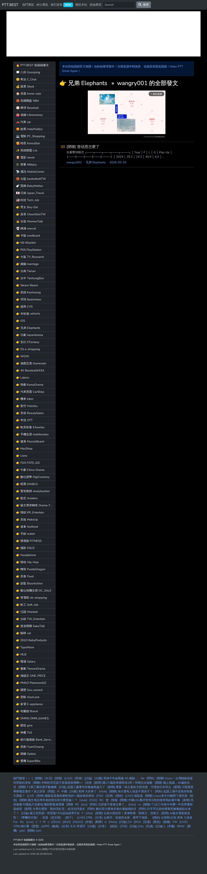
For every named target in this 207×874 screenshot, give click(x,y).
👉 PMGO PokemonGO (31, 683)
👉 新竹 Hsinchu (27, 406)
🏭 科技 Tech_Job (27, 200)
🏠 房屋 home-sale (28, 94)
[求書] (171, 826)
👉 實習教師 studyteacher (33, 491)
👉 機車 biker (24, 399)
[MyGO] (78, 822)
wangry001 (74, 162)
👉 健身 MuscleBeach (30, 441)
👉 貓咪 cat (23, 633)
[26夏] (91, 826)
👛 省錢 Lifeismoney (29, 115)
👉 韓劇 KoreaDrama (29, 385)
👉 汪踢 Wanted (27, 612)
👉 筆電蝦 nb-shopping (31, 598)
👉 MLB (21, 654)
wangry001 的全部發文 (147, 83)
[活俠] (109, 796)
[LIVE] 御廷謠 (134, 796)
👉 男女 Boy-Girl (27, 207)
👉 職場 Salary (25, 661)
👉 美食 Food (25, 576)
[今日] (48, 778)
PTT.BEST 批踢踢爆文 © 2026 (28, 839)
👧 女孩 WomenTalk (29, 221)
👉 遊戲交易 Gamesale (31, 363)
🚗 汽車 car (23, 122)
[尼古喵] (55, 817)
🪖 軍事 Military (26, 165)
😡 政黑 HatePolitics (29, 129)
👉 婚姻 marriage (27, 264)
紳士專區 (42, 5)
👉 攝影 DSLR (25, 548)
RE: (101, 800)
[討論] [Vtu (137, 826)
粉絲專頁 (95, 5)
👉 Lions (21, 456)
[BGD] (67, 822)
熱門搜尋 (19, 778)
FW (175, 822)
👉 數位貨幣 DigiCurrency (32, 477)
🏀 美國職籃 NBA (27, 101)
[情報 (114, 800)
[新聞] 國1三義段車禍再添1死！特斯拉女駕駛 (123, 783)
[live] (84, 804)
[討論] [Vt (125, 822)
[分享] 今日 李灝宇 (73, 826)
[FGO (99, 796)
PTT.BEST (10, 4)
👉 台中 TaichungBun (30, 278)
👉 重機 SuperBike (28, 761)
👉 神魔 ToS (24, 732)
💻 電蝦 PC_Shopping (30, 136)
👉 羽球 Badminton (28, 299)
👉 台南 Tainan (26, 271)
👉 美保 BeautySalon (30, 413)
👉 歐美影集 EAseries (30, 427)
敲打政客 (61, 5)
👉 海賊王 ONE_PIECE (31, 676)
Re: (22, 822)
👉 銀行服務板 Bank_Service (34, 740)
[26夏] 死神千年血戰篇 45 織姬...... (116, 778)
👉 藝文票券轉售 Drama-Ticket (35, 505)
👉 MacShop (24, 448)
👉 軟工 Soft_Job (27, 605)
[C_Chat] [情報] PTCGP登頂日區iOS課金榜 (54, 849)
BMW (181, 826)
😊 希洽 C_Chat (26, 79)
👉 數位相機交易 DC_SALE (33, 590)
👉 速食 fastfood (27, 527)
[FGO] (93, 800)
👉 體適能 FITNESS (29, 541)
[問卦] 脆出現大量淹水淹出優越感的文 (111, 809)
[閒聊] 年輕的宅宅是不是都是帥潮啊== (58, 783)
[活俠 (88, 783)
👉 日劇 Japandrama (29, 335)
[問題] (51, 791)
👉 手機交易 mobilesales (32, 434)
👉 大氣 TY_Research (30, 257)
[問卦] (150, 778)
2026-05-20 (117, 162)
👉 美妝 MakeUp (27, 519)
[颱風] (55, 826)
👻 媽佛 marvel (26, 228)
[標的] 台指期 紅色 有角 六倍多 (172, 817)
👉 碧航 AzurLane (27, 697)
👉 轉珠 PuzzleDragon (30, 569)
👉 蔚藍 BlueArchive (29, 583)
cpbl (22, 831)
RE (77, 804)
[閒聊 (69, 804)
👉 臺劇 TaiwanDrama (30, 669)
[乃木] (123, 826)
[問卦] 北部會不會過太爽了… (108, 804)
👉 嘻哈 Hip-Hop (27, 562)
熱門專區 (28, 5)
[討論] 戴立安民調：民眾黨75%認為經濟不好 (50, 813)
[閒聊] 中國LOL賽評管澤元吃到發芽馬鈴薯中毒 (150, 800)
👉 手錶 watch (25, 534)
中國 (64, 791)
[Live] (30, 822)
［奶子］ (69, 817)
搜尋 (145, 5)
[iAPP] (45, 826)
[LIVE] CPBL (85, 817)
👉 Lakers (22, 377)
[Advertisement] (103, 33)
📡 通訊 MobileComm (30, 172)
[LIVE (30, 796)
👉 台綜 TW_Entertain (30, 619)
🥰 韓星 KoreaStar (28, 143)
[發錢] (166, 822)
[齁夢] (99, 822)
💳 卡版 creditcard (28, 235)
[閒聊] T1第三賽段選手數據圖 (37, 787)
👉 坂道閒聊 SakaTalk (30, 626)
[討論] (88, 778)
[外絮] (89, 822)
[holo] (132, 804)
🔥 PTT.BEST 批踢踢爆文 (32, 65)
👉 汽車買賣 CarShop (30, 392)
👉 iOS (20, 321)
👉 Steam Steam (27, 285)
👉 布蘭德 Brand (27, 711)
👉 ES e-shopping (28, 349)
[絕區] (114, 826)
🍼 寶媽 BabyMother (29, 186)
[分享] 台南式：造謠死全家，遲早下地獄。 (122, 817)
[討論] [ (160, 826)
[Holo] (113, 822)
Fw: (15, 822)
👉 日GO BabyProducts (31, 640)
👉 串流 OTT (24, 420)
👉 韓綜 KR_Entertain (30, 512)
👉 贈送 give (24, 725)
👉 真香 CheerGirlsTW (31, 214)
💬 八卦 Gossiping (28, 72)
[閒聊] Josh (34, 831)
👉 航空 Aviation (27, 498)
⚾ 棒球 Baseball (27, 108)
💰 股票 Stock (25, 86)
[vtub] (83, 800)
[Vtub (89, 813)
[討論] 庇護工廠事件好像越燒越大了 (82, 787)
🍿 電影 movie (25, 157)
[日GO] (55, 822)
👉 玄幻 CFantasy (27, 342)
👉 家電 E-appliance (29, 704)
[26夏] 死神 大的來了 (83, 791)
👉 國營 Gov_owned (29, 690)
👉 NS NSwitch (26, 243)
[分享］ (103, 826)
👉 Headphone (26, 555)
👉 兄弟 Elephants (28, 328)
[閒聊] (39, 778)
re (139, 804)
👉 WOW (22, 356)
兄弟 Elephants (88, 83)
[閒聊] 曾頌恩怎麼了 (82, 147)
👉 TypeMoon (25, 647)
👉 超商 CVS (24, 306)
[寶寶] (35, 826)
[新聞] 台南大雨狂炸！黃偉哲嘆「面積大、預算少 (127, 813)
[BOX (137, 822)
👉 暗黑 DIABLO (27, 484)
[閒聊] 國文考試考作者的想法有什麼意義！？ (48, 800)
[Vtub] (103, 791)
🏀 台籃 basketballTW (31, 179)
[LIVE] (68, 778)
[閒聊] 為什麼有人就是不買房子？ (131, 791)
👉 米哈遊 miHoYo (28, 314)
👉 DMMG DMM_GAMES (32, 718)
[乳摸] (149, 826)
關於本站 (81, 5)
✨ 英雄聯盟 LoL (27, 150)
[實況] (157, 822)
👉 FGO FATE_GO (28, 463)
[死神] (78, 778)
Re (142, 778)
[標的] (119, 796)
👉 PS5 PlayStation (28, 250)
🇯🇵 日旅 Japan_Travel (30, 193)
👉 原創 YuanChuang (30, 747)
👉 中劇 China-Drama (30, 470)
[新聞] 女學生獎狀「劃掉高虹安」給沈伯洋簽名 (54, 809)
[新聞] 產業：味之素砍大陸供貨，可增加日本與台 (139, 787)
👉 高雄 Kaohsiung (28, 292)
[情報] (58, 778)
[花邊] (147, 822)
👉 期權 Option (26, 754)
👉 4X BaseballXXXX (30, 370)
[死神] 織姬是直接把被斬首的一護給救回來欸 (65, 796)
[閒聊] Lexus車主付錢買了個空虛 (166, 796)
